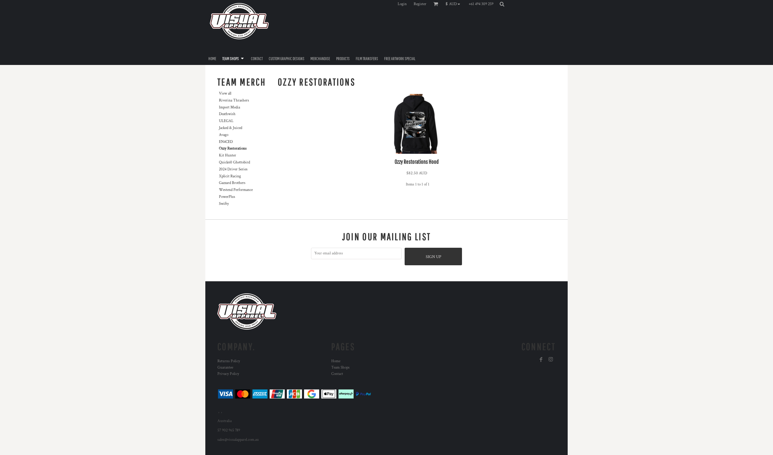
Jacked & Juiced (230, 128)
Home (335, 361)
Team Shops (340, 367)
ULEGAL (226, 121)
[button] (454, 4)
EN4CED (226, 141)
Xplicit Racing (230, 176)
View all (225, 93)
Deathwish (227, 114)
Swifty (224, 203)
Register (420, 4)
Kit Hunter (227, 155)
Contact (337, 373)
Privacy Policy (228, 373)
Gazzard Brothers (232, 183)
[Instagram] (551, 359)
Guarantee (225, 367)
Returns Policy (228, 361)
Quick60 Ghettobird (234, 162)
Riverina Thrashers (234, 100)
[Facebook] (541, 359)
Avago (223, 134)
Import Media (229, 107)
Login (402, 4)
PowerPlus (227, 196)
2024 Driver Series (233, 169)
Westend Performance (236, 189)
